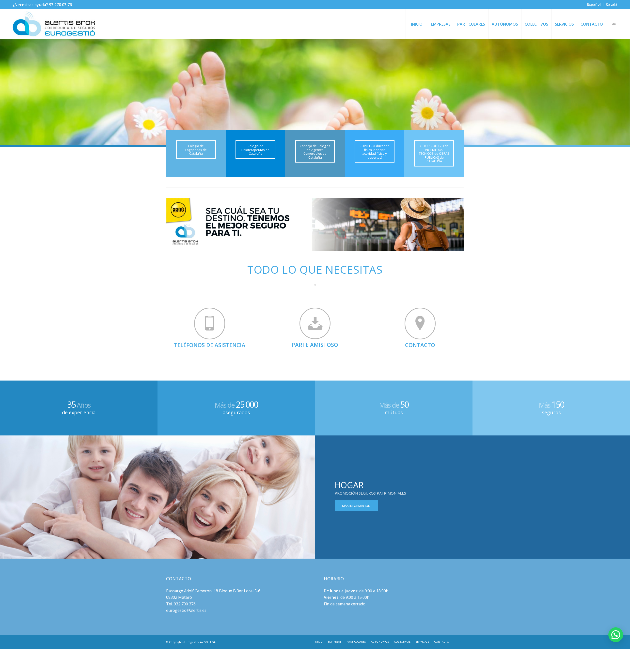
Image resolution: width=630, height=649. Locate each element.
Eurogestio (191, 642)
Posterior (619, 91)
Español (594, 4)
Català (611, 4)
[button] (615, 634)
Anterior (11, 91)
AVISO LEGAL (208, 642)
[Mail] (613, 24)
